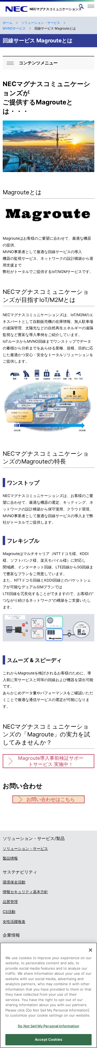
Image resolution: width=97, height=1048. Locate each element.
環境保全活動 (14, 882)
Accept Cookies (48, 1039)
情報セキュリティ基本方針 (25, 892)
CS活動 (9, 912)
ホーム (7, 23)
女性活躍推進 (14, 921)
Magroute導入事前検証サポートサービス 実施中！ (51, 761)
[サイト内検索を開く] (81, 6)
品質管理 (10, 902)
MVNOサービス (14, 28)
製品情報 (10, 858)
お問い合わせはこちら (50, 799)
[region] (48, 995)
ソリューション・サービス (40, 23)
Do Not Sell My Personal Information (48, 1026)
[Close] (90, 950)
